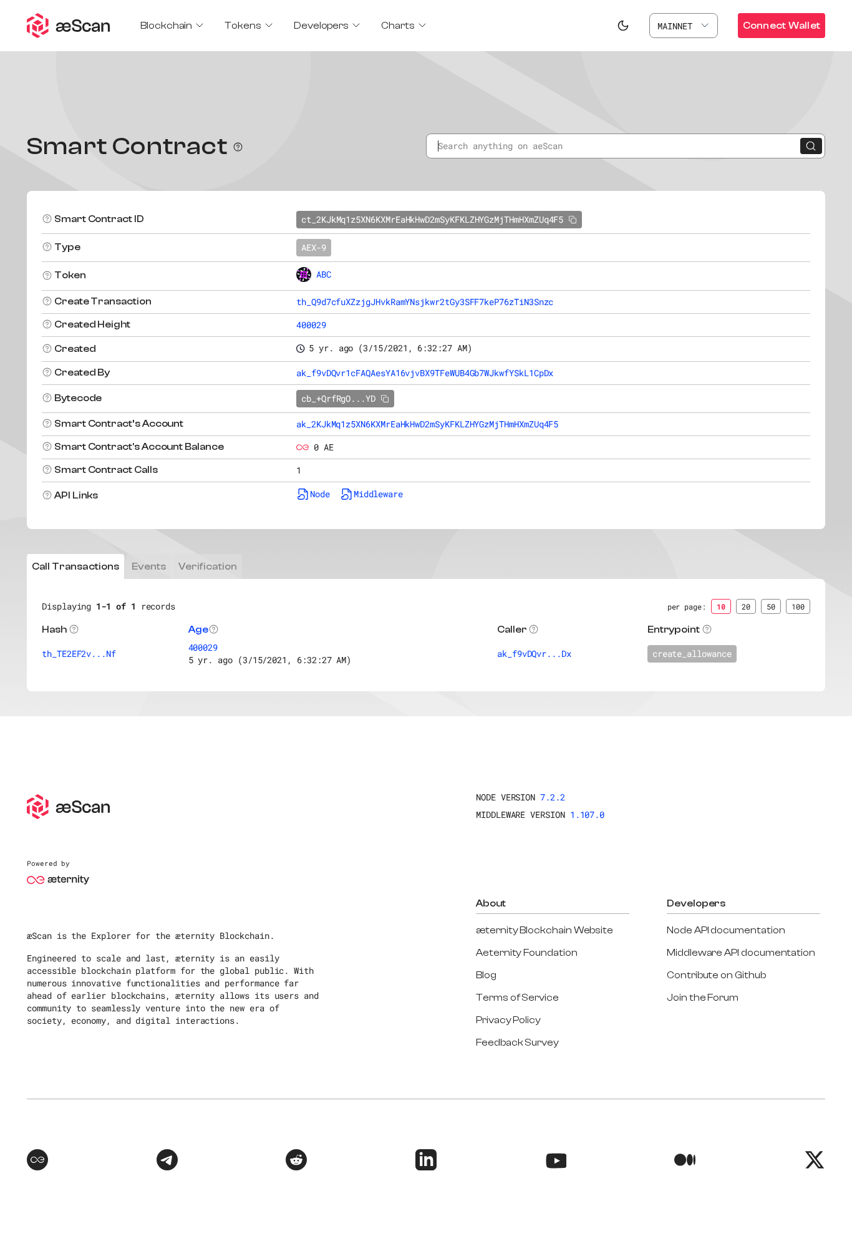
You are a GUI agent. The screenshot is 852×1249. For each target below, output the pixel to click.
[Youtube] (555, 1161)
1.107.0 (587, 814)
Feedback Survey (517, 1042)
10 (721, 606)
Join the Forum (702, 997)
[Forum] (37, 1161)
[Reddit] (296, 1161)
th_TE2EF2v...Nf (79, 653)
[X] (814, 1161)
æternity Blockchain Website (544, 930)
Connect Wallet (781, 25)
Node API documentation (726, 930)
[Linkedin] (426, 1161)
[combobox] (683, 25)
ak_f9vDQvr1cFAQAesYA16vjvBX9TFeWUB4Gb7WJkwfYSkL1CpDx (424, 373)
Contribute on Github (716, 975)
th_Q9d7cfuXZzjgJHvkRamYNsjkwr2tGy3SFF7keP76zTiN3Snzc (424, 302)
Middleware (378, 494)
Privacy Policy (508, 1020)
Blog (486, 975)
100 (798, 606)
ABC (323, 274)
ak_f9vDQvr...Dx (534, 653)
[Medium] (684, 1161)
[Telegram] (167, 1161)
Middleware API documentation (741, 952)
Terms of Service (517, 997)
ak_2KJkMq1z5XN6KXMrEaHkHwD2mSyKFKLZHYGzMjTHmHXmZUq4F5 (427, 424)
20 (746, 606)
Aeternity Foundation (527, 952)
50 (771, 606)
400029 (311, 325)
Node (320, 494)
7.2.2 (552, 797)
